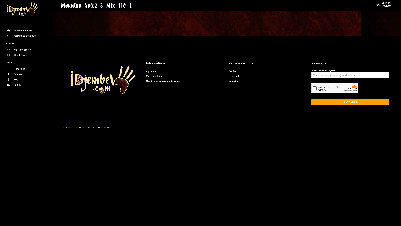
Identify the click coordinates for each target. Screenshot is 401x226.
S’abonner (350, 102)
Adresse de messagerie (324, 70)
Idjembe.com (70, 127)
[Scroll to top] (396, 217)
